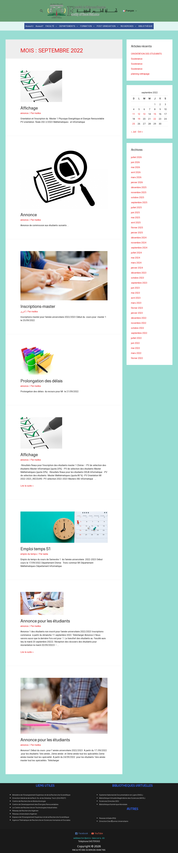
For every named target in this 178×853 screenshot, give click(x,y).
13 (144, 114)
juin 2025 (135, 212)
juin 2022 (135, 343)
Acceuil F (39, 26)
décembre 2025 (138, 187)
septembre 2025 (139, 202)
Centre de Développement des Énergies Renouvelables (35, 804)
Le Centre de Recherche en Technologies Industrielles (34, 808)
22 (155, 119)
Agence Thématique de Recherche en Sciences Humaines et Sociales (41, 820)
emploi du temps (28, 554)
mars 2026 (136, 177)
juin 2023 (135, 288)
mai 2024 (135, 257)
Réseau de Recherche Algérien (25, 811)
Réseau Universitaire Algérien (24, 814)
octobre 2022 (137, 328)
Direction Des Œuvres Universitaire (113, 821)
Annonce (28, 214)
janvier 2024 (137, 267)
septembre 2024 (139, 247)
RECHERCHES (127, 26)
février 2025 (137, 227)
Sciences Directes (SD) (109, 801)
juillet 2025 (136, 207)
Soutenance (136, 58)
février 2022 (137, 358)
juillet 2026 (136, 157)
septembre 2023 (139, 282)
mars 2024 (136, 262)
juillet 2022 (136, 338)
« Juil (133, 131)
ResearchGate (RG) (107, 818)
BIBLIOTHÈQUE (146, 26)
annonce (24, 113)
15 (155, 114)
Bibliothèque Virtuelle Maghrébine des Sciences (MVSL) (122, 798)
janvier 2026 (137, 182)
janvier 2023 (137, 313)
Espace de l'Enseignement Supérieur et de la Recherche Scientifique (40, 817)
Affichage (29, 108)
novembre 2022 (138, 323)
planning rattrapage (140, 74)
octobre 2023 (137, 277)
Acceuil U (29, 26)
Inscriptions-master (37, 306)
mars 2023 (136, 303)
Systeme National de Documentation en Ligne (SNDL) (121, 795)
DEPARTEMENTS (67, 26)
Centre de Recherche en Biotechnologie (29, 801)
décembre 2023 (138, 272)
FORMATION (86, 26)
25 (133, 123)
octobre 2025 (137, 197)
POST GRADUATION (106, 26)
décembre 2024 (138, 237)
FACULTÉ (50, 26)
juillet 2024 (136, 252)
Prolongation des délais (41, 381)
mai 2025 (135, 217)
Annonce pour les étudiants (45, 621)
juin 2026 (135, 162)
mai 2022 (135, 348)
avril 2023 (136, 298)
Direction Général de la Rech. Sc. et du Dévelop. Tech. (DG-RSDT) (39, 798)
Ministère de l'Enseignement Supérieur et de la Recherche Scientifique (41, 795)
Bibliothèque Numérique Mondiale (113, 804)
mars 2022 (136, 353)
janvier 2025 (137, 232)
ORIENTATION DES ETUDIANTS (146, 53)
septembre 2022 (139, 333)
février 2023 (137, 308)
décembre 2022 (138, 318)
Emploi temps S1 (35, 549)
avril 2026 (136, 172)
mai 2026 (135, 167)
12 (139, 114)
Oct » (140, 131)
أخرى (22, 311)
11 (133, 114)
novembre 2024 (138, 242)
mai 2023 (135, 293)
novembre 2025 (138, 192)
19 (139, 119)
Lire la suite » (27, 485)
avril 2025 (136, 222)
